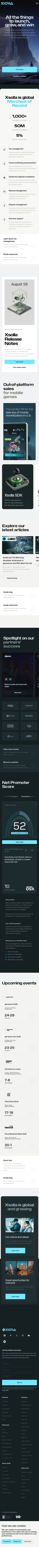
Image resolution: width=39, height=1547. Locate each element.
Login (3, 1419)
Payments (24, 1412)
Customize (27, 1541)
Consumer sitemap (7, 1458)
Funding (23, 1434)
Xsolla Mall (24, 1459)
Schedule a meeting (26, 1472)
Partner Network (25, 1452)
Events (4, 1436)
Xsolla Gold (24, 1423)
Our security (5, 1475)
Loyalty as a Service (26, 1445)
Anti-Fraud (5, 1405)
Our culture (5, 1471)
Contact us (5, 1489)
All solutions (24, 1463)
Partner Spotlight (6, 1440)
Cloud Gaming (25, 1427)
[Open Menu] (37, 3)
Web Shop (24, 1401)
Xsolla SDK (24, 1437)
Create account (25, 1479)
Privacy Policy (5, 1390)
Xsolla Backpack (25, 1441)
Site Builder (5, 1412)
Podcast (4, 1451)
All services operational (9, 1512)
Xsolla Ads (24, 1419)
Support (23, 1497)
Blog (3, 1429)
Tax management (6, 1454)
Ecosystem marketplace (8, 1482)
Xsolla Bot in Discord (26, 1455)
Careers (4, 1485)
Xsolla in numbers (7, 1493)
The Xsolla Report (7, 1443)
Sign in (23, 1476)
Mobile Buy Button (26, 1405)
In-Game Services (7, 1416)
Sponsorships (6, 1478)
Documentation (25, 1490)
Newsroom (5, 1433)
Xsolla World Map (7, 1447)
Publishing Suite (25, 1409)
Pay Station (5, 1401)
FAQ (22, 1494)
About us (4, 1467)
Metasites (24, 1430)
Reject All (17, 1541)
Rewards (23, 1448)
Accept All (6, 1541)
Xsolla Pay (24, 1416)
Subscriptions (5, 1409)
